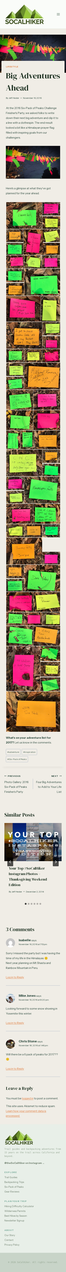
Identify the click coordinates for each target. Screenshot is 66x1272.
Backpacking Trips (14, 1182)
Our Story (9, 1235)
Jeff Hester (14, 98)
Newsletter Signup (14, 1220)
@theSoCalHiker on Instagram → (24, 1162)
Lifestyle (12, 67)
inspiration (29, 752)
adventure (13, 752)
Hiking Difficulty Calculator (19, 1206)
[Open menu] (58, 14)
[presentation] (33, 842)
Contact (8, 1239)
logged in (27, 1098)
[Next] (56, 861)
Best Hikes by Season (15, 1215)
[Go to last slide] (10, 861)
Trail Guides (10, 1177)
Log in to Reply (15, 977)
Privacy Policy (11, 1244)
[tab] (26, 904)
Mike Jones (27, 995)
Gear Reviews (11, 1191)
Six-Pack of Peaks (17, 759)
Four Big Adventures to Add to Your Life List (49, 784)
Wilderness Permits (14, 1211)
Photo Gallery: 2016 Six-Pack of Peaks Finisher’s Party (16, 784)
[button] (24, 215)
